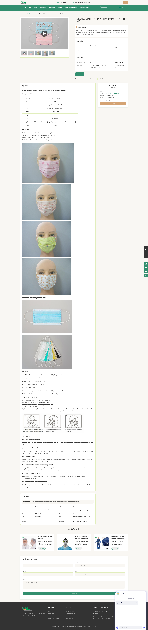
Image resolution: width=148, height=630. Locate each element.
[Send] (144, 627)
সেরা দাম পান (42, 548)
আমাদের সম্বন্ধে (51, 613)
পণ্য (30, 7)
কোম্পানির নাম (77, 563)
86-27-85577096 (67, 2)
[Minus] (144, 594)
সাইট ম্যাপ (94, 626)
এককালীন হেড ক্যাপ (69, 618)
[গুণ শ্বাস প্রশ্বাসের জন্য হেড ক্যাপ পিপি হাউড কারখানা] (29, 543)
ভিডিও (35, 7)
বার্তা (24, 579)
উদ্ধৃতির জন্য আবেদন (84, 7)
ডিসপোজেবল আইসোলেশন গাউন (71, 616)
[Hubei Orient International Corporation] (23, 2)
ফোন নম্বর (25, 571)
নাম (24, 563)
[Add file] (117, 627)
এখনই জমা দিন (74, 593)
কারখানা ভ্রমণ (52, 7)
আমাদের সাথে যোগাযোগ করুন (71, 7)
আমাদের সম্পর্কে (43, 7)
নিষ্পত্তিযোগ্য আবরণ (70, 611)
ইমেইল (76, 571)
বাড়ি (25, 7)
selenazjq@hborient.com (84, 2)
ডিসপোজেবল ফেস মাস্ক (31, 13)
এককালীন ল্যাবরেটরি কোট (70, 613)
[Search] (115, 7)
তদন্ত (125, 2)
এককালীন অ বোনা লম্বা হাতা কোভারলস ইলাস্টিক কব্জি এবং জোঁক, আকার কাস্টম (117, 538)
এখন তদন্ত (79, 74)
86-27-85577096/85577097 (112, 93)
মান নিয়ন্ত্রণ (60, 7)
